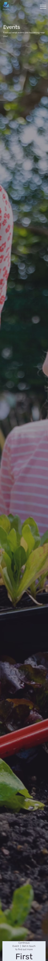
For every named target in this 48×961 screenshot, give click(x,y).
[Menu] (43, 7)
